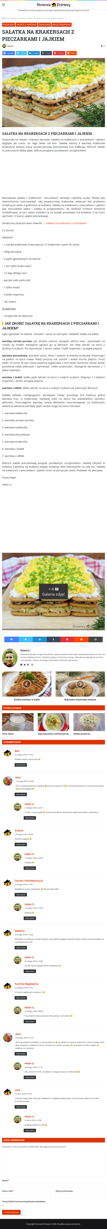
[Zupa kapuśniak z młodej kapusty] (53, 722)
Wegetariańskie (61, 24)
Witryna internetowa (64, 1191)
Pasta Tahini (8, 733)
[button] (53, 591)
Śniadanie (44, 24)
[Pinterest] (28, 664)
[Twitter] (25, 664)
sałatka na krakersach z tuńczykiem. (66, 223)
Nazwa (5, 1180)
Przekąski (22, 18)
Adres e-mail (8, 1191)
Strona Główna (10, 18)
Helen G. (10, 46)
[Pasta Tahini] (18, 722)
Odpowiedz (20, 765)
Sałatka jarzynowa (81, 733)
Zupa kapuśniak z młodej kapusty (53, 733)
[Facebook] (22, 664)
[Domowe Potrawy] (53, 4)
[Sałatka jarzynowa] (89, 722)
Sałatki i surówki (26, 24)
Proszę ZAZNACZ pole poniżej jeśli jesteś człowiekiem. (24, 1201)
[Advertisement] (53, 175)
